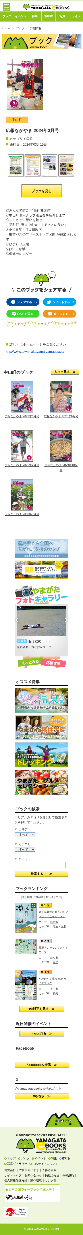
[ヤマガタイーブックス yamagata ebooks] (46, 5)
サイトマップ (12, 1175)
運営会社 (10, 1170)
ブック (7, 16)
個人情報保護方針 (15, 1180)
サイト (76, 16)
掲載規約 (68, 1175)
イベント (21, 16)
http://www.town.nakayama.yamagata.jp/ (35, 351)
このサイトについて (45, 1163)
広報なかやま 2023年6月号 (22, 416)
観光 (55, 962)
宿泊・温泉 (59, 926)
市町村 (48, 16)
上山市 (54, 988)
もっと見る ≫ (65, 371)
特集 (35, 16)
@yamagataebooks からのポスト (38, 1088)
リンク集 (50, 1180)
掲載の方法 (52, 1175)
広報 (29, 139)
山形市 (54, 922)
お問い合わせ (33, 1175)
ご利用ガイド (27, 1170)
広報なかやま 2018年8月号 (22, 514)
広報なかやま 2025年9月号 (22, 465)
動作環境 (36, 1180)
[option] (41, 630)
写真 (62, 16)
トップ (11, 1158)
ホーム (6, 28)
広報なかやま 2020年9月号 (61, 416)
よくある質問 (47, 1170)
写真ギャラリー (17, 1163)
